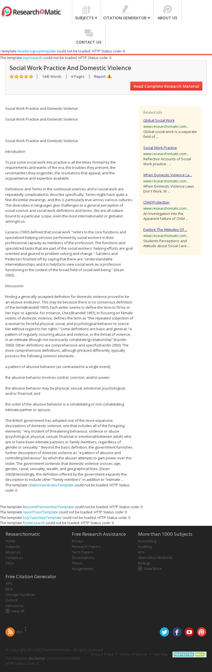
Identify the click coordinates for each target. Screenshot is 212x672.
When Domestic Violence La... (167, 174)
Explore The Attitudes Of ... (165, 229)
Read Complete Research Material (166, 86)
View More (153, 568)
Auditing (145, 546)
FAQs (10, 563)
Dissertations (83, 557)
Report (99, 76)
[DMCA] (189, 653)
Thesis (77, 563)
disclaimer (37, 658)
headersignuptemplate (36, 51)
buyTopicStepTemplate (42, 517)
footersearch (34, 522)
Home (10, 540)
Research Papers (86, 546)
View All (18, 611)
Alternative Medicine (155, 557)
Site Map (160, 654)
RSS (20, 632)
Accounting (147, 540)
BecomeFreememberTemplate (48, 506)
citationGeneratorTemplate (51, 484)
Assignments (82, 568)
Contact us (14, 557)
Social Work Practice (160, 147)
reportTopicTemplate (40, 512)
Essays (78, 540)
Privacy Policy (102, 654)
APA (9, 583)
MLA (9, 588)
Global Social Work (159, 120)
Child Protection (156, 202)
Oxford (11, 600)
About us (13, 552)
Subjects (13, 546)
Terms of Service (134, 654)
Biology (144, 563)
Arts (141, 552)
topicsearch (33, 57)
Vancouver (15, 605)
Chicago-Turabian (20, 594)
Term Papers (82, 552)
